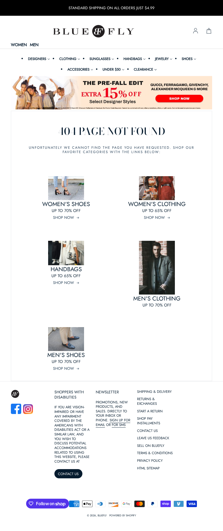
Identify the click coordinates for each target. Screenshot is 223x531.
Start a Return (150, 411)
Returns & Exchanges (147, 401)
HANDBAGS (66, 269)
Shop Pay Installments (148, 421)
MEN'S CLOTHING (157, 298)
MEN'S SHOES (66, 355)
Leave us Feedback (153, 438)
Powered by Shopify (122, 515)
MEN (34, 45)
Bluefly (102, 515)
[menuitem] (38, 58)
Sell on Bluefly (150, 446)
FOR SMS (119, 424)
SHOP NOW (63, 217)
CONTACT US (68, 473)
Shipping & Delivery (154, 392)
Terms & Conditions (155, 453)
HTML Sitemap (148, 468)
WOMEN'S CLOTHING (157, 204)
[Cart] (209, 31)
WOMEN (19, 45)
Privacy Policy (150, 461)
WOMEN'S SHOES (66, 204)
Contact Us (147, 431)
